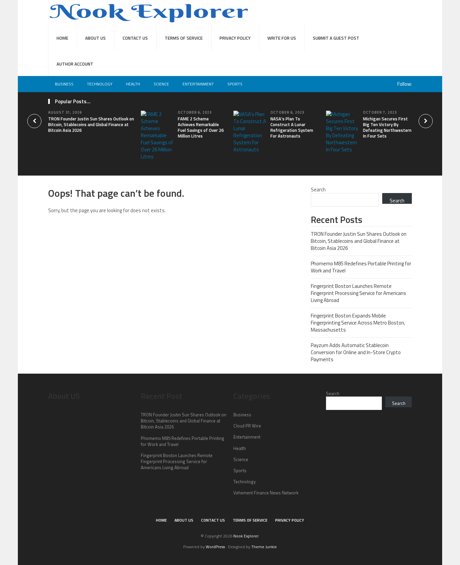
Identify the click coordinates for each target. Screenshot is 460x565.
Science (161, 84)
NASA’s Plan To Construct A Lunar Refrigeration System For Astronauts (291, 127)
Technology (99, 84)
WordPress (215, 546)
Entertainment (198, 84)
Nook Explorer (245, 536)
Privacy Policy (235, 38)
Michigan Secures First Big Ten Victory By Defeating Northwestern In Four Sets (387, 127)
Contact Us (135, 38)
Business (64, 84)
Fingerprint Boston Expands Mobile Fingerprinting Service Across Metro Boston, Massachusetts (358, 323)
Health (133, 84)
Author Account (75, 64)
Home (62, 38)
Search (318, 189)
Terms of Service (184, 38)
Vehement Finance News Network (265, 492)
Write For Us (281, 38)
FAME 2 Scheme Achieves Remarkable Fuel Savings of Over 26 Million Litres (201, 127)
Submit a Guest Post (336, 38)
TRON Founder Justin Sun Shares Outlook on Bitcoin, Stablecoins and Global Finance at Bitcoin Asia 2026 (91, 124)
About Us (95, 38)
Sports (234, 84)
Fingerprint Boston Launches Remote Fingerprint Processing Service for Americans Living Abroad (358, 293)
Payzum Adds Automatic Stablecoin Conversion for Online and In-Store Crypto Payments (356, 352)
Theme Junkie (264, 546)
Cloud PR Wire (247, 425)
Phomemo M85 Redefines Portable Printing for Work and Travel (361, 267)
